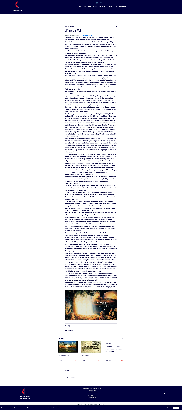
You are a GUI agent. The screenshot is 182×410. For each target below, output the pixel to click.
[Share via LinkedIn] (72, 326)
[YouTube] (164, 393)
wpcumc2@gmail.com (92, 392)
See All (123, 338)
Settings (169, 407)
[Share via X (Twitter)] (69, 326)
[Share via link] (75, 326)
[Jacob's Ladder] (91, 347)
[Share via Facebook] (65, 326)
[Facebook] (167, 393)
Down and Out (109, 343)
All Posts (60, 17)
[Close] (180, 408)
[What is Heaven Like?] (68, 347)
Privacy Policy (56, 407)
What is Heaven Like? (64, 355)
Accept (175, 407)
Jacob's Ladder (85, 355)
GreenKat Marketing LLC (96, 404)
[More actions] (116, 26)
